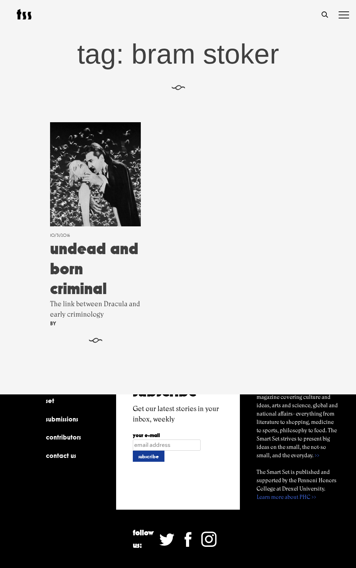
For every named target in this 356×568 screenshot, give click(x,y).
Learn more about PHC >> (286, 497)
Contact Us (61, 455)
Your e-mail (146, 435)
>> (317, 455)
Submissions (62, 419)
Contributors (63, 437)
